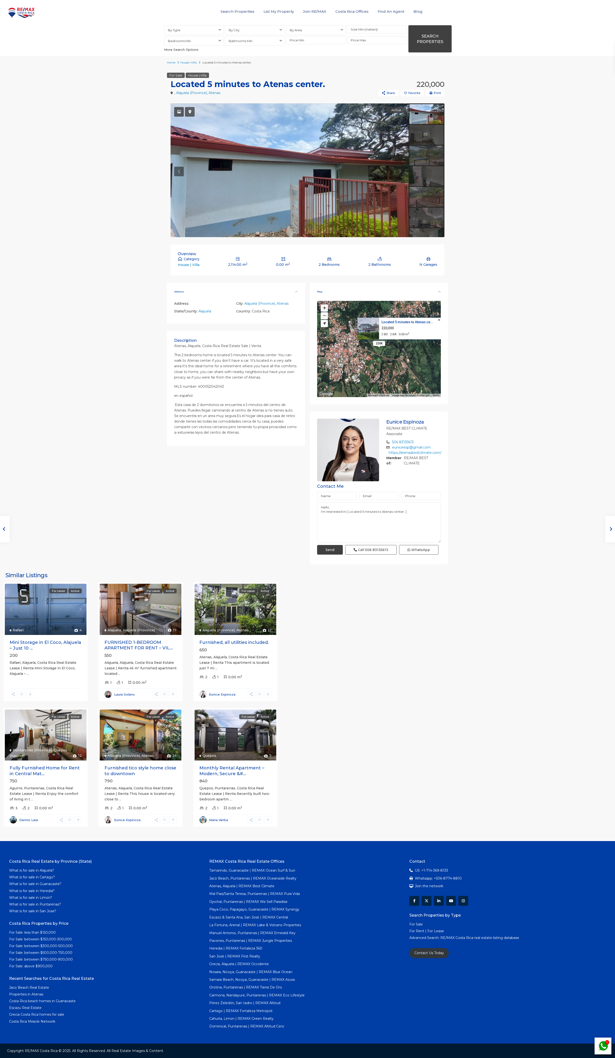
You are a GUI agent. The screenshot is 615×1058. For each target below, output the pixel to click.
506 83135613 (403, 442)
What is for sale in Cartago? (32, 877)
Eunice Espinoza (405, 422)
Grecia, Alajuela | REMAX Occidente (239, 964)
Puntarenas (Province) (32, 750)
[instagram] (463, 901)
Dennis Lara (28, 820)
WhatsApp (420, 550)
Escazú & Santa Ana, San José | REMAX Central (248, 917)
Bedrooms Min (179, 41)
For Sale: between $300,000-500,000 (41, 946)
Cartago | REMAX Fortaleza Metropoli (240, 1011)
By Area (296, 30)
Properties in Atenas (26, 994)
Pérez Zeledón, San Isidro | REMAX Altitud (244, 1003)
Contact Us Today (429, 953)
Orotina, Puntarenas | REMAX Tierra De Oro (245, 987)
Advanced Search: (424, 938)
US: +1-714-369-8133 (431, 870)
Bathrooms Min (240, 41)
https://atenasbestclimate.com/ (415, 452)
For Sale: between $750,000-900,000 (41, 959)
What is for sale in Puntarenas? (35, 904)
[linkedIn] (439, 901)
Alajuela (204, 311)
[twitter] (426, 901)
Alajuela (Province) (191, 93)
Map (319, 291)
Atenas (214, 93)
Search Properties (237, 11)
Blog (418, 11)
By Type (174, 30)
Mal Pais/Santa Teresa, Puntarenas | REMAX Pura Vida (254, 894)
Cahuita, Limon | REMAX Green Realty (241, 1018)
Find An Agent (391, 11)
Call (372, 550)
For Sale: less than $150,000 (32, 932)
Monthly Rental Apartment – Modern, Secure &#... (231, 770)
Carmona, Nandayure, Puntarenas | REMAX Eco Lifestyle (257, 995)
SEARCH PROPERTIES (430, 39)
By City (234, 30)
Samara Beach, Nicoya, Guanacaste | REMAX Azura (252, 979)
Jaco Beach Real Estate (29, 987)
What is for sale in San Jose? (32, 911)
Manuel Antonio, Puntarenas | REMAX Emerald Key (252, 933)
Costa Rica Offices (352, 11)
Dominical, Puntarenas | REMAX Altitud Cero (246, 1026)
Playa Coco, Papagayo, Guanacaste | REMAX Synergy (254, 909)
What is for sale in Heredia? (32, 891)
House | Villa (188, 62)
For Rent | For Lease (426, 931)
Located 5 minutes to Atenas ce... (407, 322)
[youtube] (451, 901)
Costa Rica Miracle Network (32, 1021)
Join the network (429, 886)
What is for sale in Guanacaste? (35, 884)
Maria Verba (218, 820)
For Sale (175, 75)
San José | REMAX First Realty (234, 956)
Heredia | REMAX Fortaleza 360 (235, 948)
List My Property (279, 11)
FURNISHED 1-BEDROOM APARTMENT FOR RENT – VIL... (139, 645)
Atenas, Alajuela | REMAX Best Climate (241, 886)
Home (171, 62)
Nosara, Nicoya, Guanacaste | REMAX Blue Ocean (250, 972)
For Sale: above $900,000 (31, 966)
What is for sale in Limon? (30, 897)
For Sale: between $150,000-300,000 (40, 939)
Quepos (209, 756)
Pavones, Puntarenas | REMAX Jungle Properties (250, 940)
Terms (435, 395)
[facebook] (414, 901)
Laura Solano (124, 694)
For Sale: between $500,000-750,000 (40, 952)
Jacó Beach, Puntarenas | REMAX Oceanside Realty (252, 878)
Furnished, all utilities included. (234, 642)
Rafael (18, 630)
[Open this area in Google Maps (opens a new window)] (326, 394)
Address (179, 291)
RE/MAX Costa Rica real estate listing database (480, 938)
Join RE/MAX (314, 11)
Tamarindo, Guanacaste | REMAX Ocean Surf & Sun (252, 870)
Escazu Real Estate (25, 1008)
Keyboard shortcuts (378, 395)
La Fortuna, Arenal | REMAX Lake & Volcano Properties (255, 925)
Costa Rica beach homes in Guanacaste (42, 1001)
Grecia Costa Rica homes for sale (36, 1014)
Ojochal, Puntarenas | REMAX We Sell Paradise (248, 902)
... (28, 674)
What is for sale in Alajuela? (31, 870)
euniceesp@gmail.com (411, 447)
